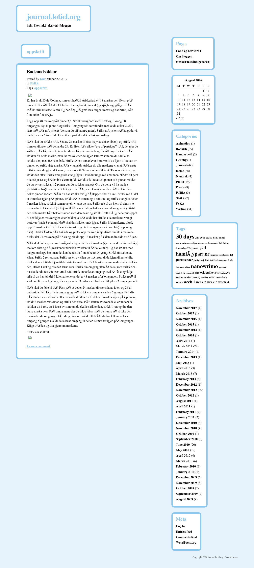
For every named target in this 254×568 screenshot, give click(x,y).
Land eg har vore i (188, 50)
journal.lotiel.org (53, 16)
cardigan (193, 243)
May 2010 (182, 450)
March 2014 (184, 346)
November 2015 (186, 318)
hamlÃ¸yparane (193, 253)
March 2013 (184, 373)
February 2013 (186, 378)
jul (231, 254)
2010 (197, 237)
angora (209, 237)
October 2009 (185, 488)
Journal (181, 165)
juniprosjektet (201, 260)
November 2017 (186, 308)
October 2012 (185, 395)
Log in (180, 526)
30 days (185, 236)
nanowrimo (204, 266)
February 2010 (186, 466)
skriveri (53, 25)
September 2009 (187, 493)
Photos (180, 181)
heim (30, 25)
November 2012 (186, 389)
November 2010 (186, 428)
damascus (202, 243)
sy (199, 277)
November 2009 (186, 482)
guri (203, 247)
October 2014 (185, 335)
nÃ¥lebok (180, 272)
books (215, 237)
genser (195, 248)
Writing (181, 209)
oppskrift (40, 87)
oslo (197, 272)
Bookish (181, 149)
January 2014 (185, 351)
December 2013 (186, 357)
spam (195, 277)
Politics (180, 192)
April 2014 (183, 340)
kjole (230, 260)
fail (220, 243)
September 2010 (187, 439)
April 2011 (183, 406)
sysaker (204, 277)
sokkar (188, 277)
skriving (179, 277)
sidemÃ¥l (225, 272)
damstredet (213, 243)
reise (218, 272)
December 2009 (186, 477)
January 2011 (185, 417)
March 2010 (184, 461)
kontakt (41, 25)
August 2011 (184, 400)
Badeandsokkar (42, 71)
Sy (177, 203)
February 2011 (186, 411)
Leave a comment (38, 346)
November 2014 (186, 329)
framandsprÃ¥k (183, 248)
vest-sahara (221, 277)
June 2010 (183, 444)
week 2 (201, 281)
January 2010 (185, 471)
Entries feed (184, 531)
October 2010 (185, 433)
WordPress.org (186, 542)
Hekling (181, 159)
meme (180, 170)
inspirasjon (216, 254)
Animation (183, 143)
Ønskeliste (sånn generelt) (193, 61)
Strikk (34, 83)
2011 (202, 237)
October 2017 (185, 313)
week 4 (223, 282)
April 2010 (183, 455)
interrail (225, 254)
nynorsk (222, 267)
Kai (42, 78)
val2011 (212, 277)
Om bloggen (184, 56)
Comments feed (186, 537)
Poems (180, 187)
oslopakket (207, 272)
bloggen (65, 25)
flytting (226, 243)
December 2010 (186, 422)
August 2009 (184, 499)
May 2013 (182, 362)
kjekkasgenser (221, 260)
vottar (179, 282)
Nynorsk (182, 176)
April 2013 (183, 368)
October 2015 (185, 324)
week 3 (212, 281)
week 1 (189, 282)
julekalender (184, 259)
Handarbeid (184, 154)
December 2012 (186, 384)
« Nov (180, 118)
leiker (187, 267)
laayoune (180, 267)
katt (212, 260)
